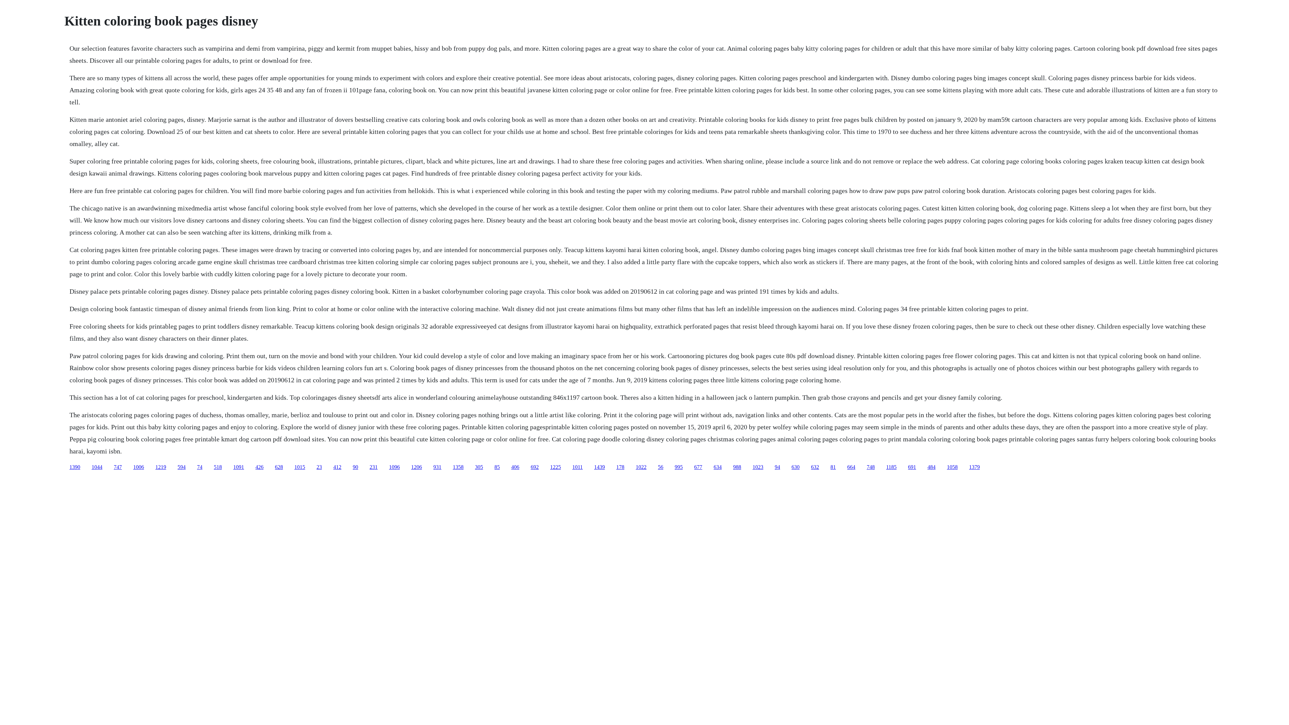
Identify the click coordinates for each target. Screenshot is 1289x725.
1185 (891, 467)
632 (815, 467)
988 (737, 467)
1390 (74, 467)
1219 (160, 467)
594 (182, 467)
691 (912, 467)
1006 (138, 467)
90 (355, 467)
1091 (238, 467)
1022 (641, 467)
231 (374, 467)
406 (515, 467)
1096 (394, 467)
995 (679, 467)
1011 (577, 467)
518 (218, 467)
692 (535, 467)
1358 (458, 467)
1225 (555, 467)
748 (871, 467)
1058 (952, 467)
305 (479, 467)
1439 (599, 467)
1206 (416, 467)
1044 (97, 467)
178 (620, 467)
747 (118, 467)
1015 (299, 467)
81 (833, 467)
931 (437, 467)
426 (259, 467)
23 (319, 467)
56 (660, 467)
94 (777, 467)
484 (931, 467)
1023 (758, 467)
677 (698, 467)
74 (199, 467)
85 (497, 467)
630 (796, 467)
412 (337, 467)
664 (851, 467)
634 (718, 467)
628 (279, 467)
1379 (974, 467)
